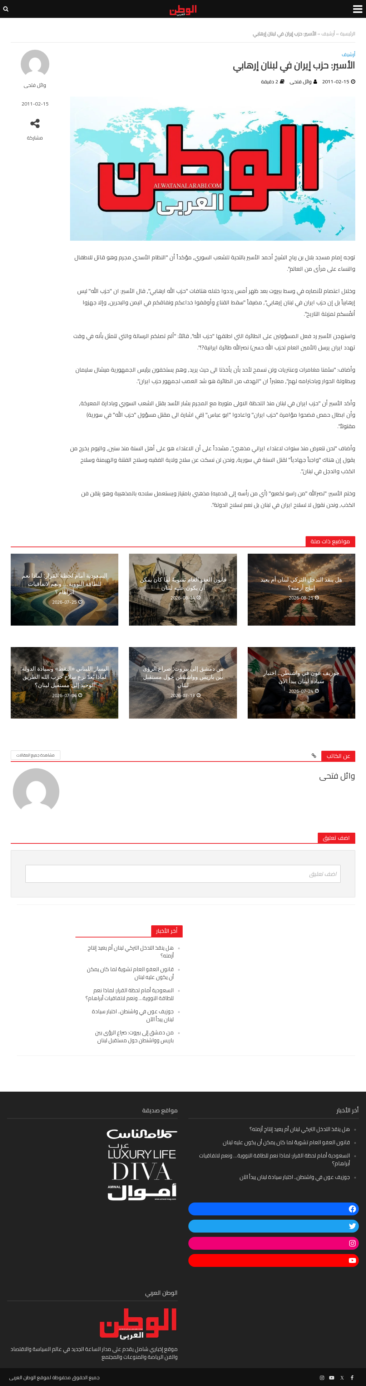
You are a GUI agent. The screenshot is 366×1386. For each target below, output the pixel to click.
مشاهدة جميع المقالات (35, 755)
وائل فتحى (35, 85)
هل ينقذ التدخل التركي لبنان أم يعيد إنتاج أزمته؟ (301, 584)
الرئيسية (347, 33)
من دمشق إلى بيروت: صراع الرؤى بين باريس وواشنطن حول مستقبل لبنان (183, 677)
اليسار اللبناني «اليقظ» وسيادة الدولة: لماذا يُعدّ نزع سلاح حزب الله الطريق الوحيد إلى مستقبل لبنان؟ (64, 677)
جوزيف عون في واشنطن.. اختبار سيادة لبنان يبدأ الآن (301, 677)
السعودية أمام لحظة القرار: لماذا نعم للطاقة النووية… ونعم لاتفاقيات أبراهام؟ (64, 584)
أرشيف (328, 33)
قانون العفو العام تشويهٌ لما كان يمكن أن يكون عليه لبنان (183, 584)
